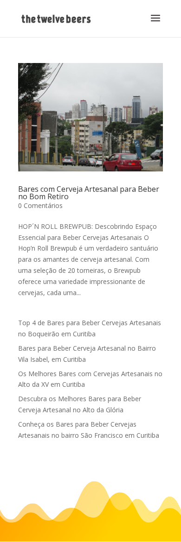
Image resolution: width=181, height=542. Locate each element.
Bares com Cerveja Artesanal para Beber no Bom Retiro (88, 193)
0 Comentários (40, 205)
